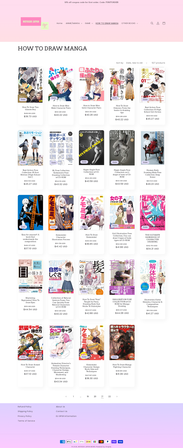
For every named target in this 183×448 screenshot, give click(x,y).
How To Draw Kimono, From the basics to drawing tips (122, 109)
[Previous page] (66, 396)
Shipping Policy (25, 411)
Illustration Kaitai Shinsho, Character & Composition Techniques (152, 303)
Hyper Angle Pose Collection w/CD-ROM (91, 172)
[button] (73, 23)
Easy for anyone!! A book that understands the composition (30, 238)
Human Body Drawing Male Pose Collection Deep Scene (152, 173)
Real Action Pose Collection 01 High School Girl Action (152, 109)
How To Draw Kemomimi (91, 236)
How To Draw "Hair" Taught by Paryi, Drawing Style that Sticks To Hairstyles (92, 302)
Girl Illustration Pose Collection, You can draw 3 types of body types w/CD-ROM (122, 236)
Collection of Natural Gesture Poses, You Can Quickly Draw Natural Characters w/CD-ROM (61, 302)
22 (109, 396)
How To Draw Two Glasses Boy (30, 108)
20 (95, 396)
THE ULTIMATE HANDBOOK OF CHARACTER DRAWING (152, 238)
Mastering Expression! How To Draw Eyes (30, 300)
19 (88, 396)
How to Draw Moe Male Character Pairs (61, 107)
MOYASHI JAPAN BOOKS (87, 447)
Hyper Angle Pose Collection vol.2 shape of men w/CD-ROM (122, 173)
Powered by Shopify (103, 447)
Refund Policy (24, 406)
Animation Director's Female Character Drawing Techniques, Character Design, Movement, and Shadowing (61, 369)
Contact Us (61, 411)
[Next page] (117, 396)
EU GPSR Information (66, 416)
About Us (60, 406)
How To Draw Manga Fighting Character (122, 366)
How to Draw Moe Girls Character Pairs (91, 107)
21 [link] (102, 396)
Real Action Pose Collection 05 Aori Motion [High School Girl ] (30, 173)
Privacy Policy (24, 416)
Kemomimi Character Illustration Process (61, 237)
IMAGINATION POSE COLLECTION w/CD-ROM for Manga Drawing (122, 302)
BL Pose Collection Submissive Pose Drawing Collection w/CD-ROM (61, 173)
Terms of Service (26, 421)
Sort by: (120, 63)
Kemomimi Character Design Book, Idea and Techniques (91, 368)
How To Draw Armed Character (30, 366)
